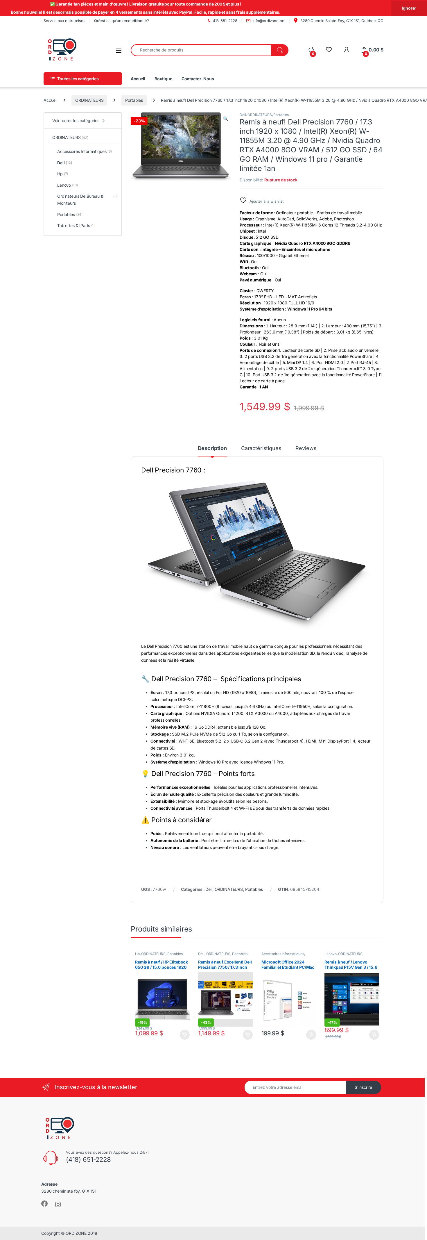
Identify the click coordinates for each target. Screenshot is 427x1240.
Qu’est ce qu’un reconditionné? (121, 20)
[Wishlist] (328, 50)
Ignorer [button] (409, 8)
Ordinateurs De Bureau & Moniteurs (87, 200)
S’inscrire (363, 1087)
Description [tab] (212, 448)
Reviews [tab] (305, 448)
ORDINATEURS (89, 100)
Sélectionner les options (367, 1035)
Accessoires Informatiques (282, 954)
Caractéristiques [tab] (261, 448)
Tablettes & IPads (76, 225)
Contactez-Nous (198, 78)
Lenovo (330, 954)
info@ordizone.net (269, 20)
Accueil (138, 78)
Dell (243, 115)
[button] (225, 118)
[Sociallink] (44, 1203)
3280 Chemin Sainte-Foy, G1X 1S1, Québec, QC (341, 20)
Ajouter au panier (182, 1035)
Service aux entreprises (64, 20)
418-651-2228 (225, 20)
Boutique (163, 78)
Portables (134, 100)
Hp (137, 954)
